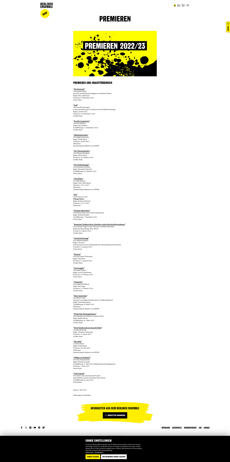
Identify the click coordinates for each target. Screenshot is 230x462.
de (174, 5)
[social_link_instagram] (30, 427)
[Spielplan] (183, 5)
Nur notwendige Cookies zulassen (113, 457)
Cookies (207, 427)
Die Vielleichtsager (81, 165)
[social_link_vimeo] (39, 427)
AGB (200, 427)
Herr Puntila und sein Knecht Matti (87, 328)
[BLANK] (77, 341)
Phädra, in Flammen (82, 357)
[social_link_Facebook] (21, 427)
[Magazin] (178, 5)
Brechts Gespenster (81, 121)
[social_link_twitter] (26, 427)
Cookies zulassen (93, 457)
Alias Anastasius (80, 296)
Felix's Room (79, 373)
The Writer (78, 179)
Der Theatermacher (82, 151)
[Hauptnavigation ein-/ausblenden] (188, 5)
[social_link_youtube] (35, 427)
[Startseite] (46, 5)
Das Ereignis (79, 268)
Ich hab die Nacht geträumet (85, 314)
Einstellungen (99, 452)
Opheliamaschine (81, 135)
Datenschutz (89, 452)
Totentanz (78, 282)
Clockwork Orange (81, 238)
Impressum (166, 427)
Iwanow (77, 254)
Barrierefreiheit (190, 427)
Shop (45, 13)
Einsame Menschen (81, 211)
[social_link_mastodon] (43, 427)
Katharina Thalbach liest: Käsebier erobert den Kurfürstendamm (99, 224)
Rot (75, 195)
